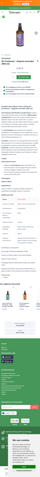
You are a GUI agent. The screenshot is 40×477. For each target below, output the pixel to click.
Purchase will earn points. (20, 81)
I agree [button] (24, 467)
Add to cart (25, 77)
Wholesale (4, 349)
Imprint (3, 392)
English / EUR (10, 413)
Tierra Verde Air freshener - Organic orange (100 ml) (24, 306)
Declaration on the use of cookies (11, 388)
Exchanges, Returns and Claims (10, 375)
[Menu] (2, 12)
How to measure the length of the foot (12, 386)
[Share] (38, 61)
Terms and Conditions (7, 382)
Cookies (3, 394)
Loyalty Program (6, 377)
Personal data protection (8, 390)
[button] (7, 357)
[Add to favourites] (13, 287)
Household (7, 55)
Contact (3, 380)
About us (4, 347)
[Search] (26, 12)
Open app (25, 4)
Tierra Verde (21, 199)
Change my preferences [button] (24, 470)
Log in (34, 407)
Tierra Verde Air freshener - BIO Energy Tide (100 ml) (7, 306)
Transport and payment (8, 373)
